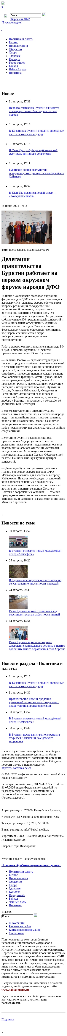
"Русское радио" (11, 22)
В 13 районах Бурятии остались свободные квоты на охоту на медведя (36, 132)
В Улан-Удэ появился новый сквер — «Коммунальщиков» (32, 194)
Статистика (16, 933)
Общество (15, 49)
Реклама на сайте (20, 926)
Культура (14, 59)
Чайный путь (17, 69)
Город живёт (17, 62)
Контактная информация (24, 929)
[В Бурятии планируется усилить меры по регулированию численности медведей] (18, 576)
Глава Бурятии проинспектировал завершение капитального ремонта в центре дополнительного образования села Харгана (37, 646)
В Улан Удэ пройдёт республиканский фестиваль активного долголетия (33, 152)
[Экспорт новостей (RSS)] (33, 29)
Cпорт (13, 52)
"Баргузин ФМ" (20, 19)
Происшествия (18, 45)
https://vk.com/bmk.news (16, 768)
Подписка (7, 1019)
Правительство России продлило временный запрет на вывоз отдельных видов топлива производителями (34, 702)
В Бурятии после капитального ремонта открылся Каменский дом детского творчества (34, 738)
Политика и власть (21, 39)
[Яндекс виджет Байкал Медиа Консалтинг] (33, 32)
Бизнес (13, 42)
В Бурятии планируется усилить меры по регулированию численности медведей (35, 582)
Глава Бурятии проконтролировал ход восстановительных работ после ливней (34, 612)
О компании (17, 923)
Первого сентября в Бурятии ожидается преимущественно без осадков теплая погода (34, 111)
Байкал (13, 66)
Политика (15, 72)
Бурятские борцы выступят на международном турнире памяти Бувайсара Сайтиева (36, 173)
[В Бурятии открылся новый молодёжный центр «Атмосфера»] (18, 547)
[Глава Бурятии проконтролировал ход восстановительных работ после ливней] (18, 607)
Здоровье (14, 55)
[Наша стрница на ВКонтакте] (33, 26)
